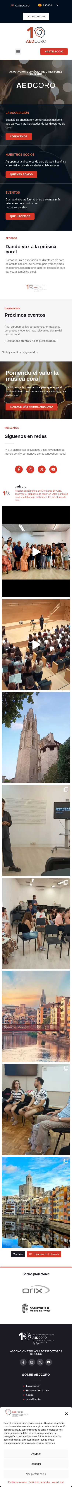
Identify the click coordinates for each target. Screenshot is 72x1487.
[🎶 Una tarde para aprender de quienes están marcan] (36, 830)
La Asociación (17, 112)
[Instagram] (30, 469)
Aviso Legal (58, 1482)
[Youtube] (53, 469)
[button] (66, 1414)
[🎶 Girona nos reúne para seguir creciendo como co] (36, 1109)
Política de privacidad (39, 1482)
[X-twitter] (42, 469)
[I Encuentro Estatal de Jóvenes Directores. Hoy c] (36, 737)
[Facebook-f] (19, 469)
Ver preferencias (36, 1474)
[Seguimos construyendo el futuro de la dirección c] (36, 923)
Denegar (36, 1463)
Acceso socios (36, 16)
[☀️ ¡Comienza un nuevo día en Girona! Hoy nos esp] (36, 1016)
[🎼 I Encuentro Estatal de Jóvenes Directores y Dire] (36, 551)
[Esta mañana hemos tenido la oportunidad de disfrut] (36, 644)
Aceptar (36, 1453)
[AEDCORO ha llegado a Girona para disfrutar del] (36, 1202)
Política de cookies (17, 1482)
